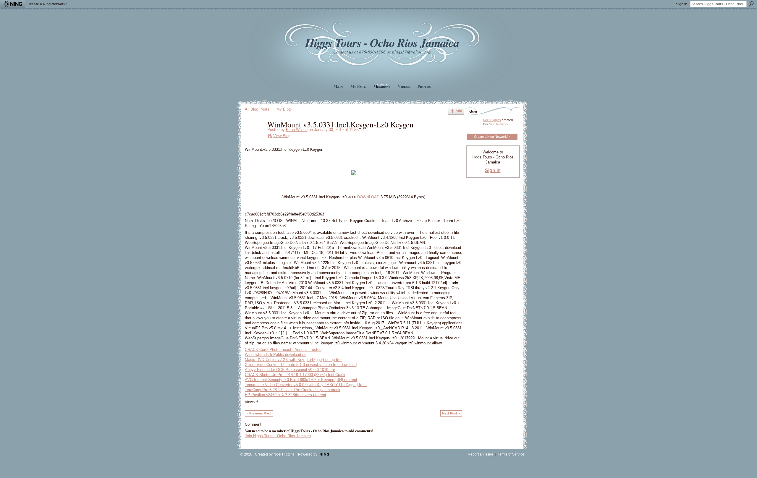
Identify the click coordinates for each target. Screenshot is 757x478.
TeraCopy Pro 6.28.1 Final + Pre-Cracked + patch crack (292, 390)
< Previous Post (259, 413)
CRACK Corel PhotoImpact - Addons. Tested (283, 349)
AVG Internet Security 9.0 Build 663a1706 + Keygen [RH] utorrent (301, 379)
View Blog (281, 136)
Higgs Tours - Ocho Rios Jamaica (382, 42)
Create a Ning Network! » (492, 136)
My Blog (283, 109)
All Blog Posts (257, 109)
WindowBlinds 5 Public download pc (275, 354)
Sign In (681, 4)
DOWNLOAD (368, 197)
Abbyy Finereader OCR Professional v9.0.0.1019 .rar (290, 369)
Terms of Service (511, 454)
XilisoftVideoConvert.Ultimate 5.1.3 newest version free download (301, 364)
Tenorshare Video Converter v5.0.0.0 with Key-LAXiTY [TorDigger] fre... (306, 385)
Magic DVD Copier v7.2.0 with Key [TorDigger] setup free (293, 359)
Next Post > (451, 413)
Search (751, 4)
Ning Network (498, 124)
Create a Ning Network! (47, 4)
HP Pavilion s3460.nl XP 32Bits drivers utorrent (285, 395)
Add (459, 111)
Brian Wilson (297, 129)
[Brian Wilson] (254, 136)
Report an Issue (480, 454)
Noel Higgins (492, 120)
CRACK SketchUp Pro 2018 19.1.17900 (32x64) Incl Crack (295, 374)
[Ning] (12, 4)
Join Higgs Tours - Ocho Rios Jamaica (278, 436)
